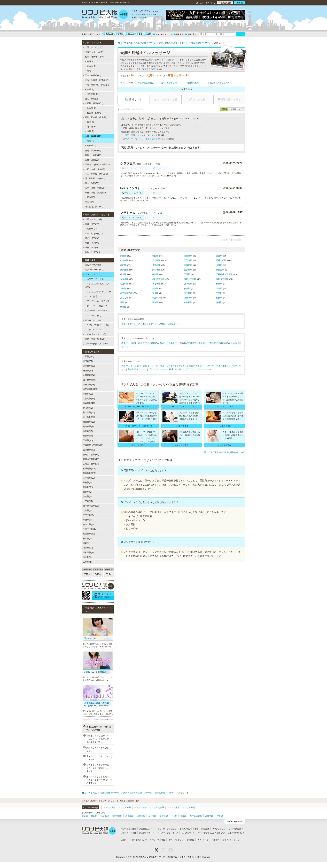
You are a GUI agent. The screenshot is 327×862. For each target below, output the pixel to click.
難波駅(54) (88, 370)
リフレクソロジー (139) (98, 324)
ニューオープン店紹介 (167, 828)
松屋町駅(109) (89, 468)
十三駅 (219, 288)
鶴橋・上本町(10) (93, 154)
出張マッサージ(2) (93, 219)
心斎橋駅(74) (89, 375)
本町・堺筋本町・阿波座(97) (98, 84)
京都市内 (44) (93, 228)
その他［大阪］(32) (94, 206)
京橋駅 (123, 288)
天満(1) (182, 342)
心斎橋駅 (124, 260)
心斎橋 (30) (92, 107)
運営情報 (190, 839)
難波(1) (163, 342)
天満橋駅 (124, 278)
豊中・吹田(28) (92, 183)
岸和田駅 (188, 302)
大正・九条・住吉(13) (95, 169)
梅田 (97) (91, 61)
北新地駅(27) (89, 398)
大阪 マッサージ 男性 (131, 365)
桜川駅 (123, 274)
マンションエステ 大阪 (189, 365)
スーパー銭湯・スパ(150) (96, 343)
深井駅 (219, 302)
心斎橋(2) (153, 342)
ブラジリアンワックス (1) (98, 310)
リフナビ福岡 (189, 807)
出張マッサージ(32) (94, 51)
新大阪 (120, 34)
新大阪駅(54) (89, 412)
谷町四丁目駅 (158, 278)
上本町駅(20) (89, 477)
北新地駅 (156, 264)
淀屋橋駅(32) (89, 365)
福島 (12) (91, 70)
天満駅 (187, 274)
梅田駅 (155, 255)
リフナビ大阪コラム (163, 34)
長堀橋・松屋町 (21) (96, 112)
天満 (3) (90, 140)
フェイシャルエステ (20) (98, 300)
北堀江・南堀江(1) (138, 342)
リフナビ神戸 (125, 807)
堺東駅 (155, 302)
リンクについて (187, 832)
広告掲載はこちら (218, 832)
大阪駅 (123, 255)
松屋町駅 (124, 283)
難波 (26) (91, 121)
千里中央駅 (157, 297)
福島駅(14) (88, 435)
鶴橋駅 (219, 283)
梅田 (149, 34)
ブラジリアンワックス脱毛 (161, 369)
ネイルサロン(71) (93, 315)
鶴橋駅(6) (87, 482)
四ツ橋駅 (156, 269)
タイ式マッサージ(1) (149, 323)
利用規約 (215, 839)
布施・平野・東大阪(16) (96, 192)
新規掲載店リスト (146, 828)
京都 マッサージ (150, 365)
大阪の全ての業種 (93, 264)
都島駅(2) (87, 491)
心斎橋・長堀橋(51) (94, 103)
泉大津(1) (203, 342)
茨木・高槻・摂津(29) (95, 187)
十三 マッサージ (203, 369)
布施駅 (123, 306)
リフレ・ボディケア (94, 320)
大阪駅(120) (88, 356)
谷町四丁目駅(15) (91, 454)
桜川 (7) (90, 131)
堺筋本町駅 (221, 260)
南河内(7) (89, 201)
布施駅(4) (87, 561)
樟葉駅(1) (87, 538)
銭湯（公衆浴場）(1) (170, 323)
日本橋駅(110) (89, 379)
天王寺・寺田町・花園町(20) (98, 164)
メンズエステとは (128, 832)
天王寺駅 (188, 260)
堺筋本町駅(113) (90, 388)
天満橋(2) (192, 342)
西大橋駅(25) (89, 421)
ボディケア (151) (95, 329)
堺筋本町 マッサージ (137, 369)
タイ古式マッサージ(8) (95, 334)
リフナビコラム (218, 828)
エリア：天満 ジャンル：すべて (138, 135)
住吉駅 (187, 288)
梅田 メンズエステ (168, 365)
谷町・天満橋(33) (93, 150)
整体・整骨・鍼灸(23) (95, 338)
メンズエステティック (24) (99, 291)
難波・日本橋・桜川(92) (96, 117)
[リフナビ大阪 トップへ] (105, 15)
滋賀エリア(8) (91, 247)
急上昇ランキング (146, 832)
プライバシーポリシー (231, 839)
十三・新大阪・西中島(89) (97, 173)
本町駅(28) (88, 393)
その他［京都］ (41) (96, 233)
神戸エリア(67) (92, 237)
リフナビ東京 (173, 807)
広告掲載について (139, 839)
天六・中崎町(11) (93, 75)
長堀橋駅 (156, 283)
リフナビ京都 (140, 807)
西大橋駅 (188, 269)
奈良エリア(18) (92, 242)
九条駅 (155, 292)
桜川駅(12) (88, 431)
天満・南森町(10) (93, 135)
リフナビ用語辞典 (236, 828)
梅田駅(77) (88, 361)
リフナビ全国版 (91, 807)
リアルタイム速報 (128, 828)
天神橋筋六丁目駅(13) (93, 445)
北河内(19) (90, 197)
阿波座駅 (220, 269)
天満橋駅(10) (89, 449)
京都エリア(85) (92, 223)
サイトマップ (202, 839)
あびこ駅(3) (88, 524)
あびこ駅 (124, 297)
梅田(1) (124, 342)
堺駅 (122, 302)
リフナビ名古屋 (157, 807)
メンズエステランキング (168, 832)
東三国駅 (188, 292)
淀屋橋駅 (188, 255)
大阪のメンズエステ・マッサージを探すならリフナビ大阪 (165, 856)
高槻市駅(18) (89, 533)
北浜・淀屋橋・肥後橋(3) (96, 79)
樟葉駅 (219, 297)
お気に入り (192, 34)
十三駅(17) (88, 501)
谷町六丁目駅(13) (91, 458)
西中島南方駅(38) (91, 505)
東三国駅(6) (88, 515)
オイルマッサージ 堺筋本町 (214, 365)
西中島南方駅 (126, 292)
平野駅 (219, 292)
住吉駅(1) (87, 496)
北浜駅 (219, 264)
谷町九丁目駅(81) (91, 463)
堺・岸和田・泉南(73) (95, 178)
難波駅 (219, 255)
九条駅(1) (87, 510)
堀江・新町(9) (91, 98)
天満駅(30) (88, 440)
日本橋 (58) (92, 126)
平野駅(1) (87, 519)
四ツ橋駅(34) (89, 416)
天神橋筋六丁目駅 (224, 274)
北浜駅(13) (88, 407)
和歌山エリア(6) (92, 251)
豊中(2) (212, 342)
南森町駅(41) (89, 402)
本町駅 (123, 264)
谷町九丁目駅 (222, 278)
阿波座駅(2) (88, 426)
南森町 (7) (91, 145)
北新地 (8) (91, 65)
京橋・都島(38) (92, 159)
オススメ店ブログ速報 (189, 828)
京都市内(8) (223, 342)
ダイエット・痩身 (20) (97, 305)
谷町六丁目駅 (190, 278)
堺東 (140, 34)
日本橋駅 (156, 260)
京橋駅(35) (88, 486)
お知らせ (125, 839)
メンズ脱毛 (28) (94, 296)
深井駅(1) (87, 556)
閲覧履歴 (179, 34)
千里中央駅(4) (89, 528)
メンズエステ (91, 274)
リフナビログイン (175, 839)
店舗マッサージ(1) (129, 323)
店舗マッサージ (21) (96, 278)
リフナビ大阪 (109, 807)
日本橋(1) (172, 342)
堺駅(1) (86, 542)
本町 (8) (90, 89)
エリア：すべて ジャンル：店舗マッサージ (143, 138)
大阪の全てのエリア (94, 47)
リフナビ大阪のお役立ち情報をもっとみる (225, 452)
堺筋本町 (109, 34)
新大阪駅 (124, 269)
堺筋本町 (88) (93, 93)
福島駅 (155, 274)
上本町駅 (188, 283)
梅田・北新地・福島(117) (96, 56)
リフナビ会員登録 (157, 839)
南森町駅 (188, 264)
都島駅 (155, 288)
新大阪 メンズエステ (184, 369)
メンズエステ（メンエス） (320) (98, 285)
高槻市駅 (188, 297)
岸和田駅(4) (88, 552)
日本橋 (131, 34)
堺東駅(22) (88, 547)
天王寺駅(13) (89, 384)
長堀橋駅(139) (89, 472)
